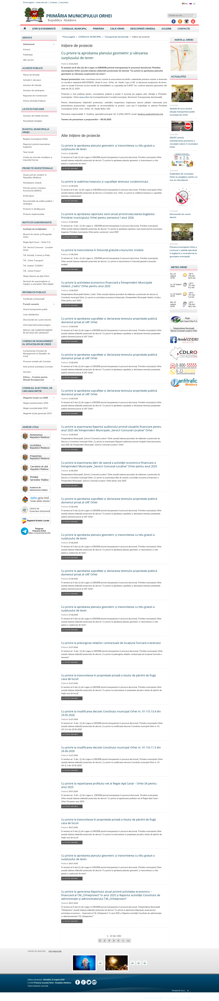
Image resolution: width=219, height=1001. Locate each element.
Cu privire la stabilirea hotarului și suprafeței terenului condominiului (104, 181)
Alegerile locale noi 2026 (38, 398)
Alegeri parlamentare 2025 (35, 403)
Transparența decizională (116, 37)
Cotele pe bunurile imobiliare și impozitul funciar (37, 158)
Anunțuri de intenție (32, 85)
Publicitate (28, 54)
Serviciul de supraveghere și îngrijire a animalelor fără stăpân (38, 282)
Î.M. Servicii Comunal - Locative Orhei (38, 248)
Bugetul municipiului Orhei (35, 139)
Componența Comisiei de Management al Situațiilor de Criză (36, 353)
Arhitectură (38, 44)
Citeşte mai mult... (71, 168)
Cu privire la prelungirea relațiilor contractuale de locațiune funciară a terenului (111, 643)
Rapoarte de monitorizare (35, 95)
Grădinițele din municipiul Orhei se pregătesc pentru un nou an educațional (183, 177)
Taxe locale (28, 152)
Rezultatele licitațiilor (32, 121)
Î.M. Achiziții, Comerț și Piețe (36, 255)
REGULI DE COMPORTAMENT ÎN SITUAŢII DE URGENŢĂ (38, 331)
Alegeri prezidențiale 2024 (35, 408)
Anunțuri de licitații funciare (35, 116)
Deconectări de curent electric (37, 320)
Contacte (53, 2)
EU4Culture (28, 196)
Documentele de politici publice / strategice (38, 202)
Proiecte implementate (33, 214)
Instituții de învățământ (38, 229)
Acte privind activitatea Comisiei (38, 366)
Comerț (26, 49)
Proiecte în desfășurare (34, 209)
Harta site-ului (42, 2)
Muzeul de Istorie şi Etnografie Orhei (37, 235)
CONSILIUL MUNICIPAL (74, 28)
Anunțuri (27, 372)
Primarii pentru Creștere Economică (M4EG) (34, 189)
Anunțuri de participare (34, 90)
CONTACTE (184, 28)
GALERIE (166, 28)
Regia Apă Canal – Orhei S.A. (37, 242)
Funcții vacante (38, 304)
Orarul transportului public (35, 309)
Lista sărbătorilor (31, 314)
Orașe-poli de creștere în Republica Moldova (35, 176)
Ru (194, 4)
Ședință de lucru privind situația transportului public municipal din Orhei (182, 111)
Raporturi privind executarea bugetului (36, 145)
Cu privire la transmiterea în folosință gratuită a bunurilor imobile (102, 250)
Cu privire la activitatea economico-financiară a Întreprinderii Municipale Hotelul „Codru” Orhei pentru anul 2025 (106, 284)
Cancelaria (63, 2)
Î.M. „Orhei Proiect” (32, 271)
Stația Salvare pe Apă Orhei (36, 276)
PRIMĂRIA (98, 28)
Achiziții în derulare (32, 80)
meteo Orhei (179, 267)
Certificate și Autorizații (33, 299)
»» (128, 940)
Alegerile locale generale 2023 (37, 413)
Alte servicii (28, 60)
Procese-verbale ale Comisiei (37, 361)
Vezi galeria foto (55, 951)
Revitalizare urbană (32, 183)
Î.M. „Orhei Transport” (33, 260)
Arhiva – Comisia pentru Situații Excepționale (38, 378)
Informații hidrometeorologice (37, 325)
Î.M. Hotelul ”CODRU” (33, 265)
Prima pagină (28, 2)
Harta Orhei (184, 40)
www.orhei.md (86, 97)
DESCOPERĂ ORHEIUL (142, 28)
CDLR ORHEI (117, 28)
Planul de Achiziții (31, 75)
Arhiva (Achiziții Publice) (34, 101)
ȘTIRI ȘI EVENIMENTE (44, 28)
